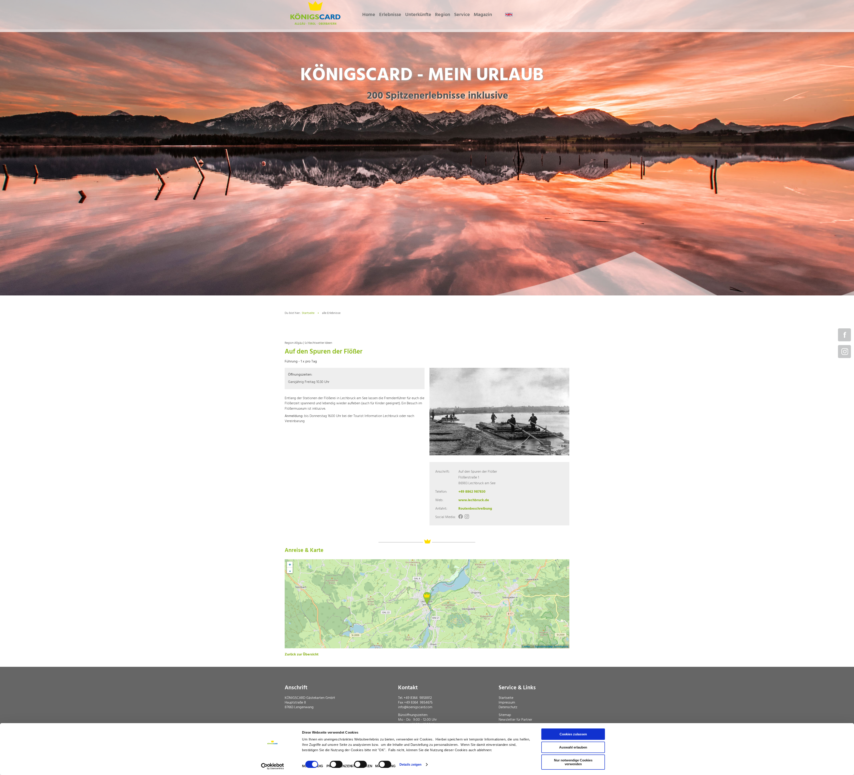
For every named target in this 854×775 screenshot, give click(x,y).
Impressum (507, 703)
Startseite (308, 313)
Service (462, 15)
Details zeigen (410, 764)
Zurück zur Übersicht (301, 654)
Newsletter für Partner (515, 720)
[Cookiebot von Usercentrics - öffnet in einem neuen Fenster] (272, 766)
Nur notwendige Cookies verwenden (573, 762)
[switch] (336, 764)
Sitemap (505, 715)
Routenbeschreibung (475, 509)
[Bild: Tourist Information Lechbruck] (499, 411)
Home (368, 15)
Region (442, 15)
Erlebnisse (390, 15)
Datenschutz (508, 707)
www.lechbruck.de (473, 500)
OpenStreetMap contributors (551, 646)
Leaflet (526, 646)
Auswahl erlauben (573, 747)
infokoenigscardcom (415, 707)
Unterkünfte (418, 15)
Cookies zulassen (573, 734)
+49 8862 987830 (471, 492)
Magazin (483, 15)
